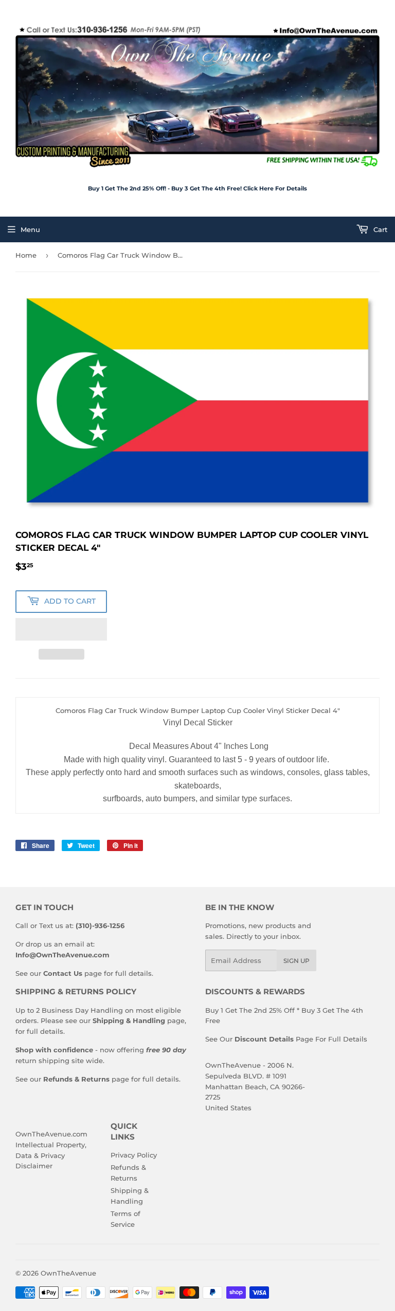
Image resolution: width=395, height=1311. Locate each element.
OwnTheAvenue (68, 1273)
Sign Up (296, 961)
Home (26, 255)
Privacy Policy (134, 1155)
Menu (30, 229)
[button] (61, 629)
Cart (379, 229)
